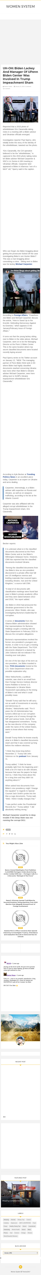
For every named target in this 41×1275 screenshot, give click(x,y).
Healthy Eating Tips (15, 1226)
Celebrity (6, 1223)
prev (3, 1117)
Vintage (23, 1233)
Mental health (16, 1229)
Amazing (6, 1219)
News (8, 829)
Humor (24, 1226)
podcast (22, 756)
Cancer (29, 1219)
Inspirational (32, 1226)
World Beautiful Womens (10, 1236)
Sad (11, 1233)
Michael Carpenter (24, 264)
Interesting (7, 1229)
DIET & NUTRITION (25, 1223)
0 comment (7, 88)
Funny (5, 1226)
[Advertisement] (20, 42)
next (5, 1117)
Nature (23, 1229)
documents (20, 621)
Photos (6, 1233)
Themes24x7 (26, 1271)
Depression (14, 1223)
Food (34, 1223)
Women (30, 1233)
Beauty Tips (21, 1219)
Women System (20, 6)
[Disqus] (20, 984)
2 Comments (28, 86)
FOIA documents (17, 666)
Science (16, 1233)
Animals (13, 1219)
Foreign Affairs (21, 315)
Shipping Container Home (12, 1201)
